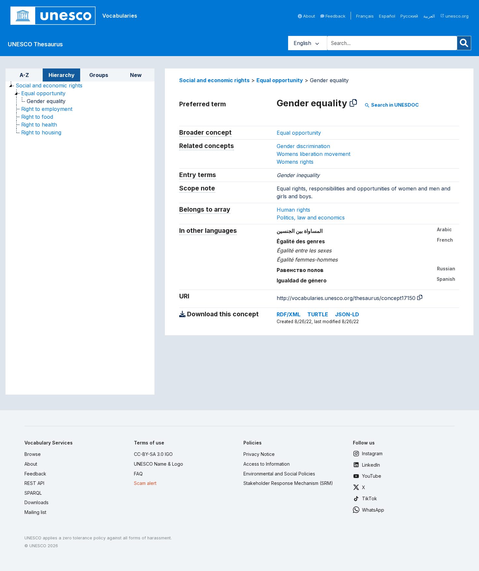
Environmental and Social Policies (279, 473)
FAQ (138, 473)
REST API (34, 483)
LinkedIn (371, 465)
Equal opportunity (43, 93)
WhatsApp (373, 510)
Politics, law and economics (311, 217)
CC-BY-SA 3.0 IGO (153, 454)
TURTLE (317, 314)
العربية (429, 16)
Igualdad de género (302, 280)
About (308, 16)
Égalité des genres (301, 241)
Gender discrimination (303, 146)
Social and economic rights (49, 85)
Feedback (334, 16)
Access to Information (266, 464)
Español (387, 16)
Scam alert (145, 483)
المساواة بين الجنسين (300, 231)
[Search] (464, 43)
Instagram (372, 453)
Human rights (293, 209)
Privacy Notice (259, 454)
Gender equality (46, 101)
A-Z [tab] (24, 75)
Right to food (37, 116)
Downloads (36, 502)
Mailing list (35, 512)
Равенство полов (300, 270)
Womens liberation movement (313, 154)
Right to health (39, 124)
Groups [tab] (98, 75)
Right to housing (41, 132)
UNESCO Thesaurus (35, 44)
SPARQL (33, 493)
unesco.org (454, 16)
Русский (409, 16)
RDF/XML (288, 314)
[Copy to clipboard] (353, 103)
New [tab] (136, 75)
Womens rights (295, 161)
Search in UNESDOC (391, 105)
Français (365, 16)
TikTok (369, 498)
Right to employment (46, 109)
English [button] (303, 43)
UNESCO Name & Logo (158, 464)
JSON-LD (347, 314)
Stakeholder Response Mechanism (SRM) (288, 483)
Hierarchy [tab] (62, 75)
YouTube (371, 476)
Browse (32, 454)
